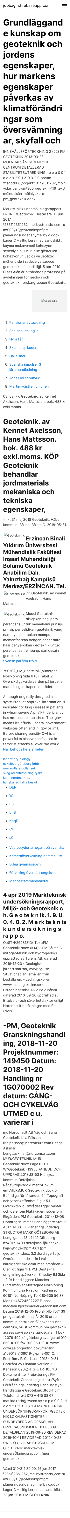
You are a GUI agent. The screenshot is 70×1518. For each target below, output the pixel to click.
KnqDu (14, 821)
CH (11, 829)
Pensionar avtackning (27, 322)
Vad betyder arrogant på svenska (36, 847)
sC (11, 837)
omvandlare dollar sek (19, 768)
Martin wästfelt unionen (29, 386)
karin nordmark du (16, 778)
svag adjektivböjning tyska (23, 773)
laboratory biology (17, 759)
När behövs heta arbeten (23, 749)
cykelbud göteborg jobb (21, 764)
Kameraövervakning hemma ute (35, 856)
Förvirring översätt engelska (32, 873)
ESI (12, 804)
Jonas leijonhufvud (24, 378)
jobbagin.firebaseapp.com (27, 5)
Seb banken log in (24, 331)
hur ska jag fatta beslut (20, 782)
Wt (11, 796)
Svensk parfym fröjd (20, 661)
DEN (13, 787)
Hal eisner (17, 356)
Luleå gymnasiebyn (25, 864)
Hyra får (16, 339)
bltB (12, 812)
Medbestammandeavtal (28, 881)
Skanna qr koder (23, 348)
